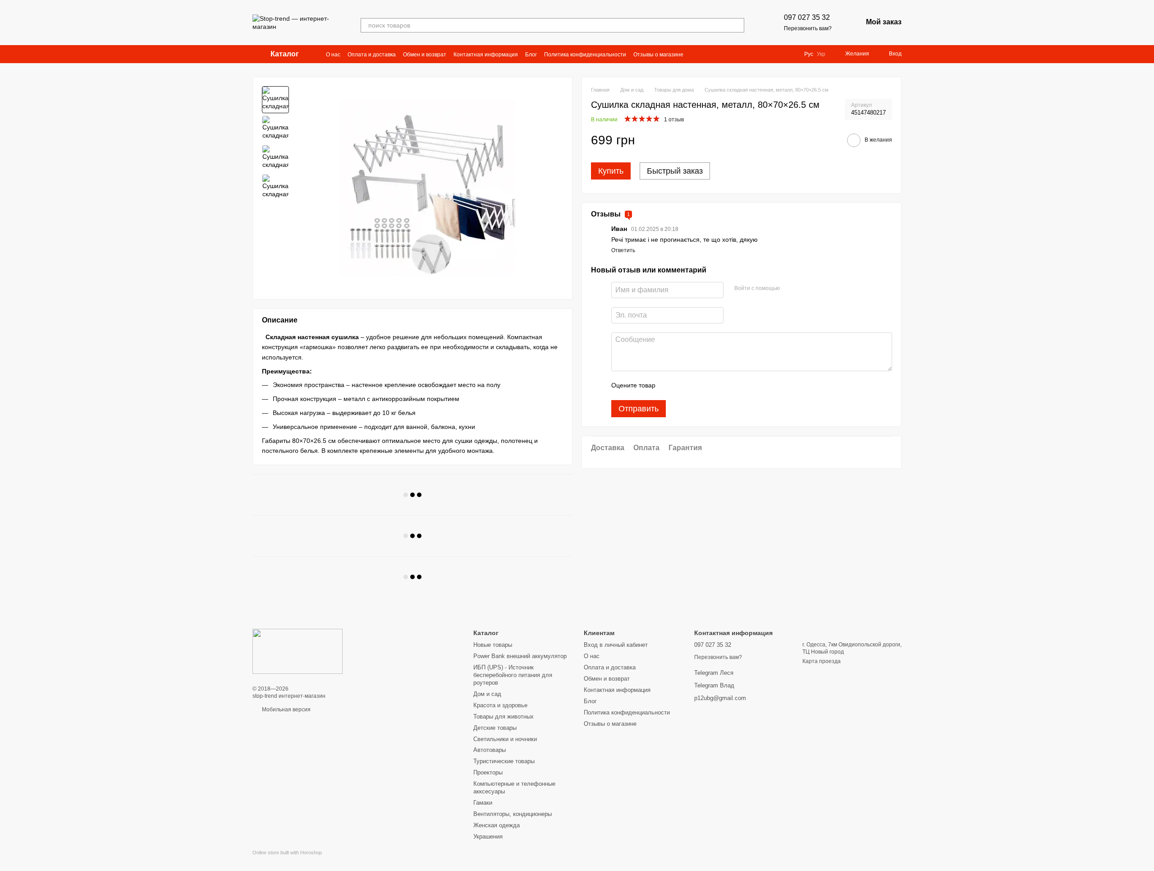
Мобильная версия (286, 709)
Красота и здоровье (500, 705)
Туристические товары (504, 761)
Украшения (488, 836)
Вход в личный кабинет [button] (616, 644)
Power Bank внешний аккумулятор (520, 656)
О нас (333, 54)
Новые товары (492, 644)
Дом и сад (487, 694)
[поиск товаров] (737, 25)
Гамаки (482, 802)
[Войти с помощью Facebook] (789, 288)
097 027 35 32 (807, 17)
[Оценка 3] (699, 385)
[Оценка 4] (713, 385)
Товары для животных (503, 716)
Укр (821, 54)
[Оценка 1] (670, 385)
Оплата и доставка (372, 54)
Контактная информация (485, 54)
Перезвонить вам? (808, 28)
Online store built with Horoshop (287, 852)
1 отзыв (674, 119)
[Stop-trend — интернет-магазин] (297, 651)
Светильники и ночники (505, 739)
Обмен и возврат (424, 54)
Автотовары (489, 750)
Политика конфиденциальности (585, 54)
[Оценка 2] (685, 385)
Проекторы (488, 772)
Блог (531, 54)
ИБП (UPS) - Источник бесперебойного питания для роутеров (512, 675)
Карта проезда (821, 661)
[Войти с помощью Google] (804, 288)
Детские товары (495, 727)
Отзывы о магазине (658, 54)
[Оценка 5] (728, 385)
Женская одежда (496, 825)
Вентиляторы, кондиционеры (512, 814)
